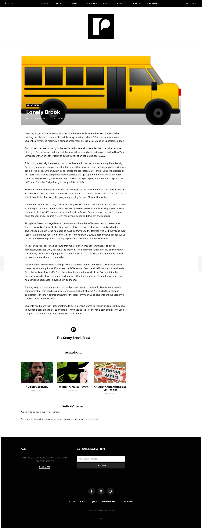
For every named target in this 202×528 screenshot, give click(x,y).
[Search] (187, 3)
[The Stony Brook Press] (101, 26)
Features (44, 3)
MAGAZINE (127, 501)
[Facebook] (91, 491)
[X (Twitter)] (101, 491)
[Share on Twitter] (11, 149)
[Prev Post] (2, 263)
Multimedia (151, 3)
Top (102, 518)
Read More (44, 467)
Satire (135, 3)
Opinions (90, 3)
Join (94, 501)
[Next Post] (200, 263)
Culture (59, 3)
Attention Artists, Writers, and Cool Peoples (110, 388)
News (105, 3)
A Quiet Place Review (37, 386)
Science (120, 3)
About (84, 501)
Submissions (109, 501)
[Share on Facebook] (11, 142)
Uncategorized (34, 105)
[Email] (11, 162)
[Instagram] (110, 491)
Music (75, 3)
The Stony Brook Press (40, 119)
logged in (37, 412)
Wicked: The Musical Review (73, 386)
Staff (72, 501)
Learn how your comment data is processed (77, 419)
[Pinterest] (11, 156)
